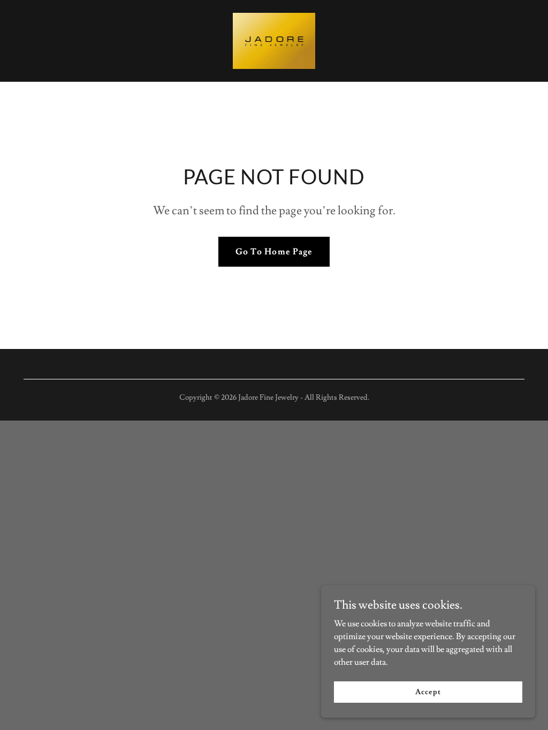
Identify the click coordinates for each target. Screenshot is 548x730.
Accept (427, 691)
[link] (274, 39)
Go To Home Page (273, 251)
